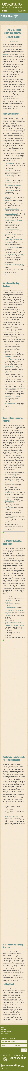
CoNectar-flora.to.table (12, 359)
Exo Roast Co (9, 507)
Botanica (7, 180)
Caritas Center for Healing (13, 224)
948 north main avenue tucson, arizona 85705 (12, 1067)
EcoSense (8, 182)
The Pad (7, 194)
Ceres (7, 497)
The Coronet (9, 242)
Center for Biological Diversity (14, 368)
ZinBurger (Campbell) (11, 816)
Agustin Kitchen (10, 600)
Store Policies (4, 1034)
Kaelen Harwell (9, 501)
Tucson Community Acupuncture (15, 388)
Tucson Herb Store (10, 197)
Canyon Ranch (9, 163)
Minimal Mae (9, 170)
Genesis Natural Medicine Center (15, 625)
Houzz (25, 1058)
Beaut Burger (9, 603)
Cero (6, 251)
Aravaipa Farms (10, 516)
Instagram (22, 1058)
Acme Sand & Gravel (11, 247)
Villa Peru (8, 217)
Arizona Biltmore (10, 607)
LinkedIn (18, 1058)
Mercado (8, 353)
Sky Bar (7, 811)
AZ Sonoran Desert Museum (13, 239)
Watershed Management (12, 185)
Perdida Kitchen (10, 189)
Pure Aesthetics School (12, 396)
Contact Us (3, 1030)
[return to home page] (12, 7)
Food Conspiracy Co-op (12, 209)
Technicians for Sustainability (14, 264)
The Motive (8, 522)
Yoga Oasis (8, 200)
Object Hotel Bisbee (11, 214)
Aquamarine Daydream (12, 229)
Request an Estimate (6, 1032)
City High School (10, 403)
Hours (2, 1028)
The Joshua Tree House (12, 492)
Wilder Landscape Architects (13, 220)
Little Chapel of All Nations (13, 371)
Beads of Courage (10, 234)
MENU (5, 11)
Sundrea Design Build (11, 476)
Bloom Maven (9, 481)
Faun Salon (8, 175)
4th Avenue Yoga (10, 366)
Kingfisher (8, 356)
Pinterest (15, 1058)
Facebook (11, 1058)
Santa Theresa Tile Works (13, 622)
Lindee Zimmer (10, 190)
